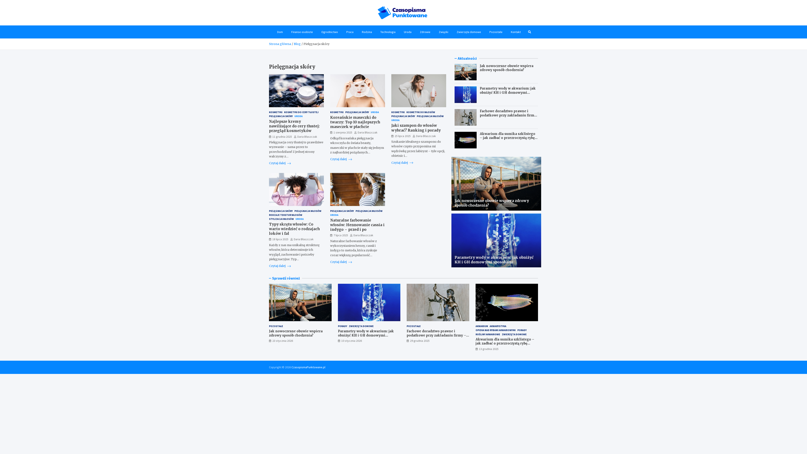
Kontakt (516, 32)
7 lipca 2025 (341, 235)
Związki (443, 32)
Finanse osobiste (302, 32)
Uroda (407, 32)
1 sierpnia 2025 (343, 132)
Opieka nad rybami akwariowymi (496, 330)
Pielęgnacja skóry (281, 116)
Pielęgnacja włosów (430, 116)
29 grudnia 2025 (420, 341)
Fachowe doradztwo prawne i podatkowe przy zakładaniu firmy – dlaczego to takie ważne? (508, 115)
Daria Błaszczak (307, 137)
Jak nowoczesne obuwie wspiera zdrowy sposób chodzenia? (506, 68)
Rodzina (367, 32)
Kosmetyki (275, 112)
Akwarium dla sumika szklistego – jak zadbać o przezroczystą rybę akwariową (507, 138)
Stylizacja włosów (281, 218)
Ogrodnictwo (329, 32)
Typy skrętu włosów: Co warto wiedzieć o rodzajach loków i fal (294, 229)
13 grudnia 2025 (488, 349)
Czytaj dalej (277, 163)
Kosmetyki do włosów (420, 112)
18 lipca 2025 (280, 239)
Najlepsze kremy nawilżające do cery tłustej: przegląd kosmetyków (294, 126)
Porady (342, 326)
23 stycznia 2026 (282, 341)
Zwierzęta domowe (469, 32)
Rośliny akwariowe (488, 334)
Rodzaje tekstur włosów (285, 214)
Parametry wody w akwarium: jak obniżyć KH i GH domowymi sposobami (508, 92)
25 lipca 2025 (403, 136)
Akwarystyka (498, 326)
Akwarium (482, 326)
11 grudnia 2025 (282, 137)
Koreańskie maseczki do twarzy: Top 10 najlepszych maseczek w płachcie (355, 122)
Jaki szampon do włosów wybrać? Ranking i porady (416, 127)
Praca (349, 32)
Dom (280, 32)
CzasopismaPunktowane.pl (308, 367)
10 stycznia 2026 (351, 341)
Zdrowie (425, 32)
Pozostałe (495, 32)
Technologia (388, 32)
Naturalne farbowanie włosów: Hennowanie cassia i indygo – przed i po (357, 225)
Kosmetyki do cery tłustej (301, 112)
